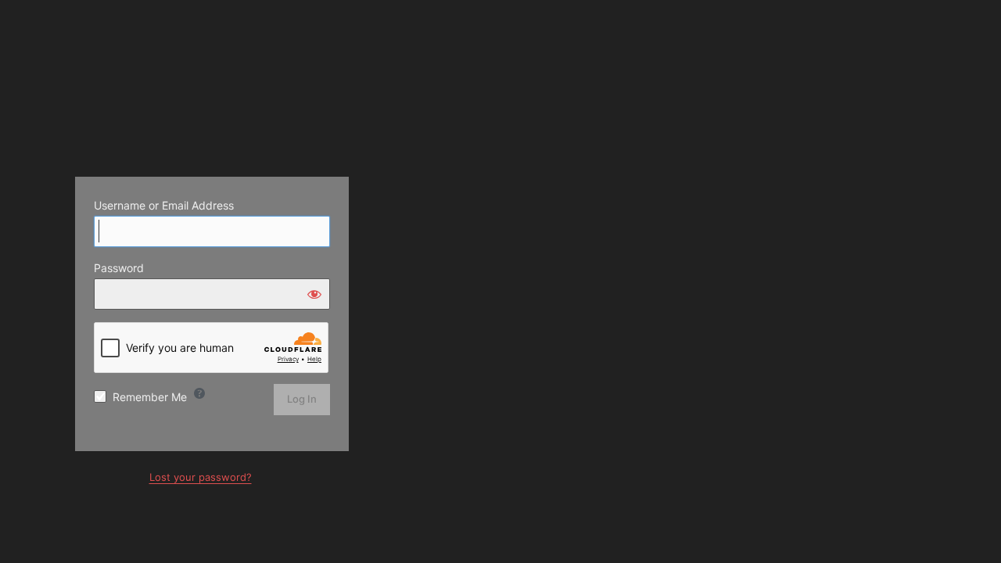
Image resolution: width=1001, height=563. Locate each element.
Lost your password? (200, 477)
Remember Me (150, 396)
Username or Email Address (164, 205)
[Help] (199, 393)
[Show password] (314, 294)
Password (119, 267)
